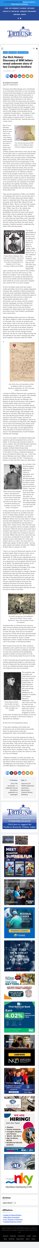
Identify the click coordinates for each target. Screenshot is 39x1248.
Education (13, 1236)
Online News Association (11, 1217)
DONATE (23, 14)
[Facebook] (7, 76)
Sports (28, 1239)
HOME (6, 8)
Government (21, 1236)
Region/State (20, 1239)
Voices (33, 1239)
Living (5, 52)
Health (29, 1236)
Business (5, 1236)
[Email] (27, 76)
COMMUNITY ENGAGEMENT (28, 11)
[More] (31, 76)
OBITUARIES (30, 8)
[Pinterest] (15, 76)
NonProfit (11, 1239)
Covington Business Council (12, 1222)
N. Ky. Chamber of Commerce (13, 1219)
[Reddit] (23, 76)
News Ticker (12, 52)
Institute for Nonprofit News (12, 1215)
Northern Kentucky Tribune (10, 1228)
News (5, 1239)
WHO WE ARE (15, 11)
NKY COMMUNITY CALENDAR (17, 8)
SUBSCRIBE (16, 14)
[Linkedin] (19, 76)
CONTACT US (6, 11)
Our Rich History (23, 52)
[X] (11, 76)
